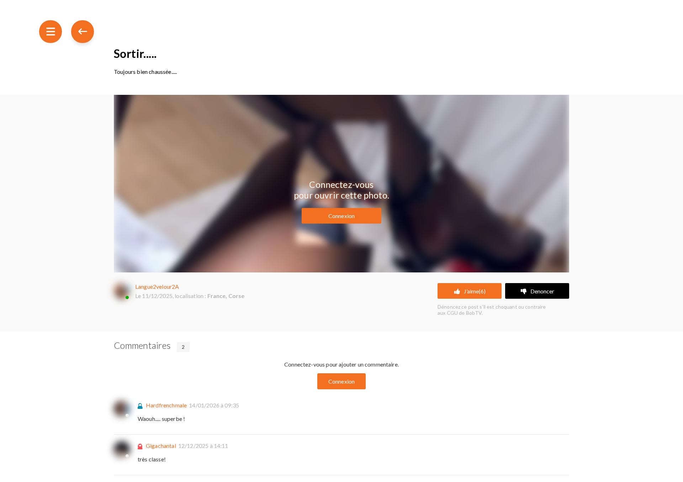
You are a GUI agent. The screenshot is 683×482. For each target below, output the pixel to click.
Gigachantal (161, 445)
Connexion (341, 215)
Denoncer (542, 291)
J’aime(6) (475, 291)
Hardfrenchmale (166, 405)
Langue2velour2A (157, 286)
